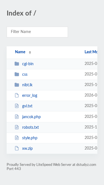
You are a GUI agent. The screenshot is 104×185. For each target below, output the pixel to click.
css (24, 75)
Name (20, 52)
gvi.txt (27, 106)
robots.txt (30, 128)
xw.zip (27, 149)
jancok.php (31, 117)
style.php (29, 138)
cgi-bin (28, 64)
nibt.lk (27, 85)
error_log (29, 96)
